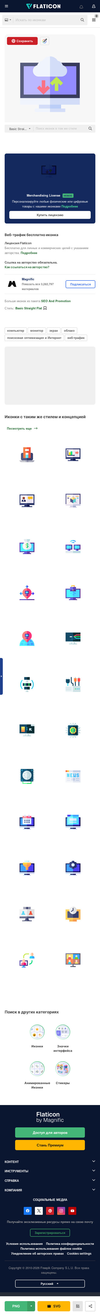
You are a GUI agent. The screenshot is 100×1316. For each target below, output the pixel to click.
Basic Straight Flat (28, 308)
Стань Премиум (50, 1145)
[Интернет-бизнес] (27, 546)
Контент (12, 1161)
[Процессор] (73, 730)
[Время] (73, 914)
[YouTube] (72, 1211)
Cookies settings (79, 1253)
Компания (13, 1190)
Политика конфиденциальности (70, 1243)
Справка (12, 1180)
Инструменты (16, 1171)
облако (69, 330)
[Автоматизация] (73, 868)
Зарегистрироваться (50, 1232)
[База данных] (27, 730)
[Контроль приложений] (73, 638)
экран (53, 330)
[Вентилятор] (27, 776)
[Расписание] (27, 822)
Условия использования (24, 1243)
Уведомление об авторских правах (37, 1253)
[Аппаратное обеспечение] (73, 684)
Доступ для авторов (50, 1132)
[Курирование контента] (27, 868)
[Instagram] (61, 1211)
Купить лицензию (50, 215)
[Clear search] (72, 20)
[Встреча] (73, 960)
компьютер (15, 330)
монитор (36, 330)
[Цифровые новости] (73, 776)
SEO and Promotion (56, 301)
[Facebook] (28, 1211)
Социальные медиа (50, 1199)
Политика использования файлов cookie (51, 1248)
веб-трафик (76, 337)
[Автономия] (27, 593)
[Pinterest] (50, 1211)
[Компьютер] (27, 501)
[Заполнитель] (27, 638)
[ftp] (27, 684)
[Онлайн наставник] (27, 960)
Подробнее (69, 206)
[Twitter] (39, 1211)
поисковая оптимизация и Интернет (34, 337)
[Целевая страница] (73, 822)
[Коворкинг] (73, 546)
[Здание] (27, 455)
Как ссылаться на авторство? (27, 267)
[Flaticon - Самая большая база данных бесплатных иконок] (43, 6)
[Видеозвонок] (27, 914)
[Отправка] (73, 455)
